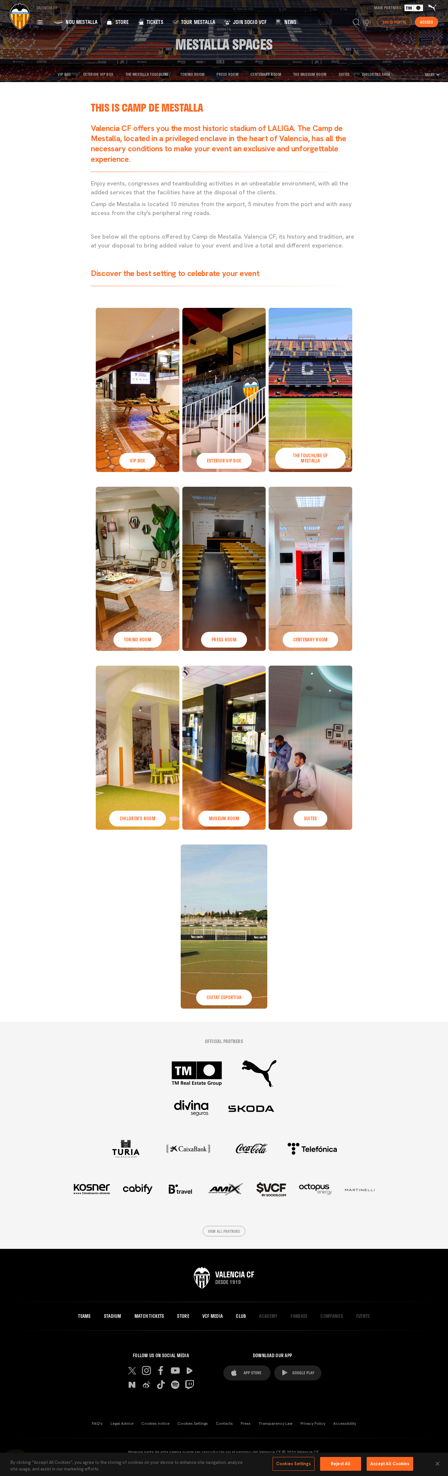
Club (241, 1316)
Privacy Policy (312, 1423)
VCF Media (212, 1316)
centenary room (310, 639)
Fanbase (299, 1316)
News (289, 22)
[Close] (437, 1463)
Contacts (224, 1423)
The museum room (309, 74)
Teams (84, 1316)
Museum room (224, 818)
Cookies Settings (192, 1423)
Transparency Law (275, 1423)
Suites (344, 74)
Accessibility (344, 1423)
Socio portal (394, 22)
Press (246, 1423)
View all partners (224, 1231)
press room (224, 639)
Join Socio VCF (249, 22)
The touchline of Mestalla (310, 458)
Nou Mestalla (80, 22)
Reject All (340, 1463)
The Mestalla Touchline (147, 74)
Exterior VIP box (224, 460)
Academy (268, 1316)
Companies (331, 1316)
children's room (137, 818)
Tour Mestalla (197, 22)
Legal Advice (122, 1423)
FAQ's (97, 1423)
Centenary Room (266, 74)
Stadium (112, 1316)
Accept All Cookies (389, 1463)
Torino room (192, 74)
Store (121, 22)
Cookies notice (155, 1423)
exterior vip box (98, 74)
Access (426, 22)
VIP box (137, 460)
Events (363, 1316)
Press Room (227, 74)
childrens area (376, 74)
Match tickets (149, 1316)
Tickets (154, 22)
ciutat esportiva (224, 997)
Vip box (64, 74)
